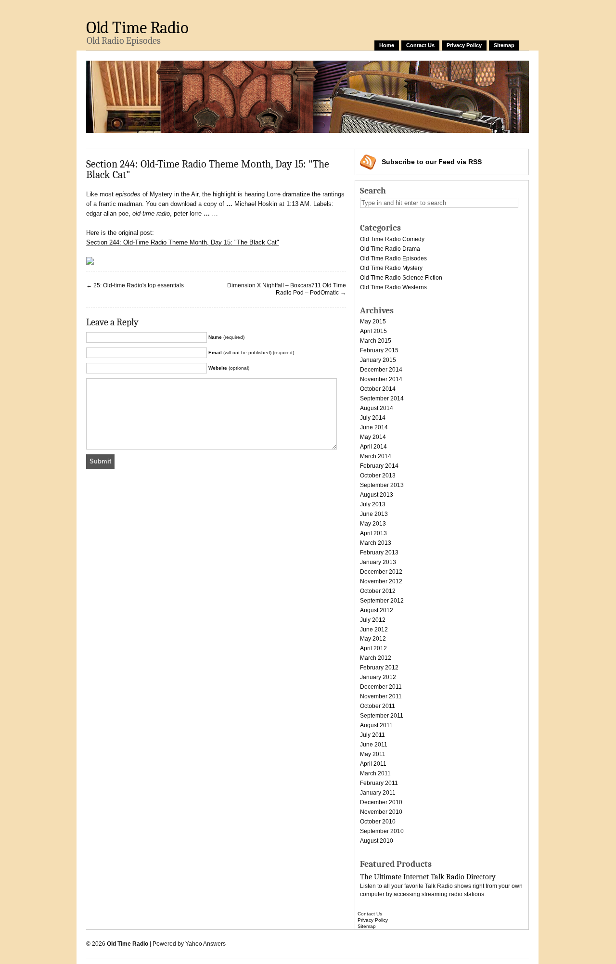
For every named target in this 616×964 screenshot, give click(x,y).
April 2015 (373, 331)
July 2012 (372, 620)
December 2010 (381, 802)
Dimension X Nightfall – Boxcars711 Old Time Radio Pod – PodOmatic (286, 289)
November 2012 (381, 581)
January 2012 (378, 677)
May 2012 (373, 638)
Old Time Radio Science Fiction (401, 277)
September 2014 (382, 398)
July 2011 (372, 735)
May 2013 (373, 523)
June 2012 (374, 629)
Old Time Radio (137, 28)
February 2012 (379, 667)
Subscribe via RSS (432, 162)
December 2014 (381, 369)
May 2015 (373, 321)
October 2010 (378, 821)
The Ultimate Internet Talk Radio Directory (428, 877)
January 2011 (378, 792)
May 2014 (373, 437)
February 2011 (379, 783)
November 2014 (381, 379)
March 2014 (375, 456)
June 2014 (374, 427)
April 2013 (373, 533)
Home (386, 45)
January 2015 (378, 360)
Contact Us (420, 45)
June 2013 (374, 514)
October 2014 (378, 389)
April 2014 (373, 446)
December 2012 (381, 571)
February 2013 (379, 552)
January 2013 (378, 562)
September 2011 (381, 715)
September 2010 (382, 831)
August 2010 (376, 840)
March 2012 (375, 658)
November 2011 (381, 696)
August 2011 (376, 725)
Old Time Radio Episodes (393, 258)
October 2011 (377, 706)
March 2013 (375, 543)
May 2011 (372, 754)
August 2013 (376, 494)
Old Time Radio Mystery (391, 268)
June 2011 (373, 744)
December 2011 (381, 686)
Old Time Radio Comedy (392, 239)
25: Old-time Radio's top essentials (138, 285)
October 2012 (378, 591)
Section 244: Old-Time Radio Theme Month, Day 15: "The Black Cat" (182, 242)
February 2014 (379, 466)
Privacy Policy (464, 45)
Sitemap (504, 45)
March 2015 (375, 340)
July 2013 (372, 504)
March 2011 (375, 773)
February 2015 (379, 350)
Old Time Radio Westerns (393, 287)
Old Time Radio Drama (390, 248)
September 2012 (382, 600)
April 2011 (373, 763)
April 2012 (373, 648)
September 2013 (382, 485)
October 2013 (378, 475)
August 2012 (376, 610)
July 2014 (372, 417)
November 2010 (381, 812)
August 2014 (376, 408)
